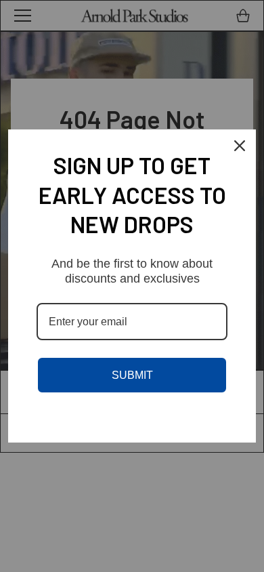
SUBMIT (132, 375)
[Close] (239, 145)
